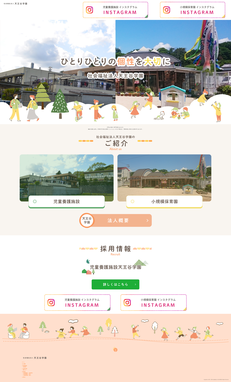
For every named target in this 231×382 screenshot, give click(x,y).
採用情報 (24, 371)
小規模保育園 (24, 368)
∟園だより (24, 369)
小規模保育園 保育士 (27, 375)
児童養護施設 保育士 (27, 374)
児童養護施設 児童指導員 (28, 372)
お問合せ (24, 377)
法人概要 (24, 363)
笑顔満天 (24, 366)
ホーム (23, 362)
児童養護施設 (24, 365)
